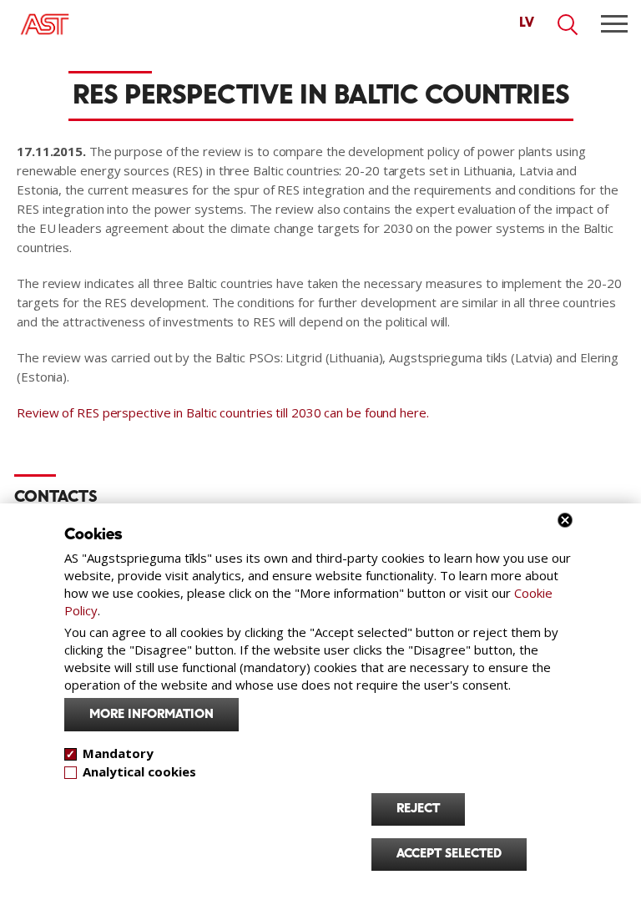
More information (151, 715)
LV (526, 23)
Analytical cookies (139, 771)
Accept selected (449, 854)
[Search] (568, 25)
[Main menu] (614, 24)
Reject (418, 809)
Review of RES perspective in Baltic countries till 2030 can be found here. (223, 412)
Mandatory (118, 753)
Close (565, 520)
